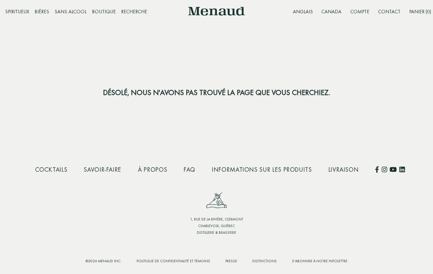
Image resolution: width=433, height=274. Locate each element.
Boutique (104, 12)
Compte (359, 12)
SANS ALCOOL (71, 12)
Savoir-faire (102, 170)
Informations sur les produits (262, 170)
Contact (389, 12)
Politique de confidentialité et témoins (173, 261)
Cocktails (51, 170)
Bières (42, 12)
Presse (231, 261)
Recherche (134, 12)
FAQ (189, 170)
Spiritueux (17, 12)
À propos (152, 170)
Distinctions (264, 261)
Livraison (343, 170)
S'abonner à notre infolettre (319, 261)
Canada (331, 12)
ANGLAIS (303, 12)
